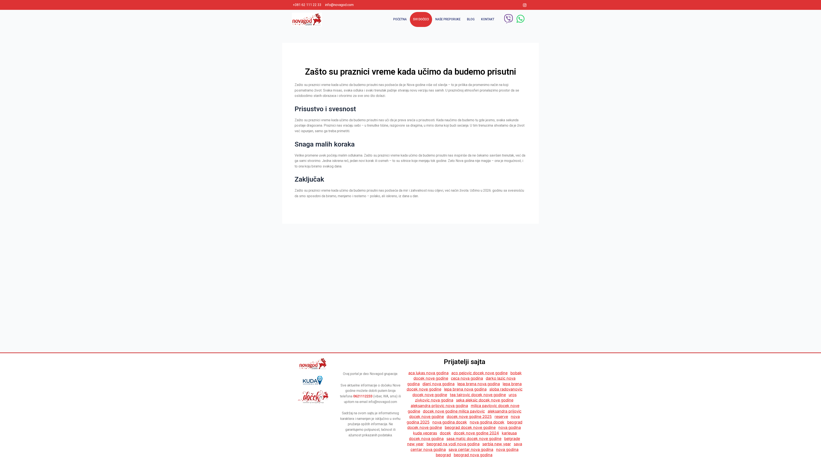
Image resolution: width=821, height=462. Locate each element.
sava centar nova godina (471, 449)
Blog (471, 19)
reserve (501, 416)
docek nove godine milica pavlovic (454, 411)
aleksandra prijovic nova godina (439, 405)
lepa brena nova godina (478, 384)
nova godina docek (449, 422)
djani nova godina (438, 384)
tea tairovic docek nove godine (478, 394)
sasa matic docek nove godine (473, 438)
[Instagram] (524, 5)
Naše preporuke (448, 19)
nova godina (509, 427)
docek (445, 433)
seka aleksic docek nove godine (484, 400)
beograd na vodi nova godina (453, 444)
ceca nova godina (467, 378)
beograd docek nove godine (470, 427)
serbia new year (496, 444)
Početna (400, 19)
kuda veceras (425, 433)
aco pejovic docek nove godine (479, 373)
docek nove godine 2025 (469, 416)
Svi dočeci (421, 19)
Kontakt (487, 19)
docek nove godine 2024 (476, 433)
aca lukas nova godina (428, 373)
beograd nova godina (473, 455)
